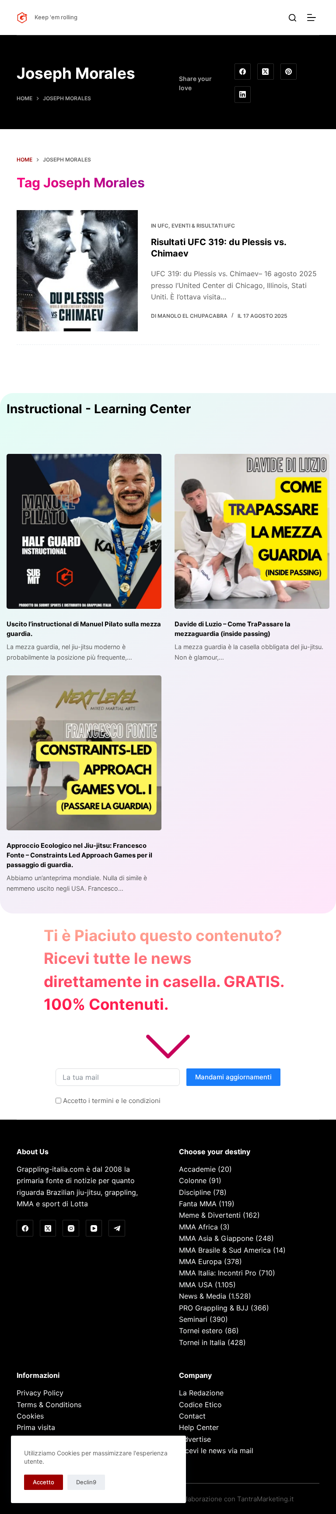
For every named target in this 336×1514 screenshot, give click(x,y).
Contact (192, 1416)
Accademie (197, 1169)
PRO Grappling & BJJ (213, 1307)
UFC (163, 225)
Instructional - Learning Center (99, 408)
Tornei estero (201, 1330)
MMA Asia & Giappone (216, 1238)
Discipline (195, 1192)
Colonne (192, 1180)
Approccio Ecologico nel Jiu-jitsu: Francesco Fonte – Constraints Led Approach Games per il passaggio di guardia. (79, 855)
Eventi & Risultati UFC (203, 225)
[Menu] (313, 17)
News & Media (202, 1296)
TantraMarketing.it (265, 1499)
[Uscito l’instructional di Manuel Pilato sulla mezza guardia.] (84, 531)
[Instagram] (71, 1228)
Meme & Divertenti (210, 1215)
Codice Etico (200, 1404)
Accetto (43, 1482)
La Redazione (201, 1392)
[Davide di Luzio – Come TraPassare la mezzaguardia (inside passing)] (252, 531)
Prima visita (36, 1427)
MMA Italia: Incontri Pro (217, 1272)
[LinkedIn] (242, 94)
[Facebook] (242, 71)
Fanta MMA (198, 1203)
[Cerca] (292, 17)
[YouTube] (94, 1228)
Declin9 (86, 1482)
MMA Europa (200, 1261)
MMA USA (196, 1284)
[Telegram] (116, 1228)
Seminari (193, 1319)
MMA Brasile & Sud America (225, 1250)
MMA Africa (198, 1226)
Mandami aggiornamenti (233, 1077)
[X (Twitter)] (265, 71)
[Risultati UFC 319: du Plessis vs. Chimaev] (77, 270)
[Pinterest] (288, 71)
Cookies (30, 1416)
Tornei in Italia (202, 1342)
